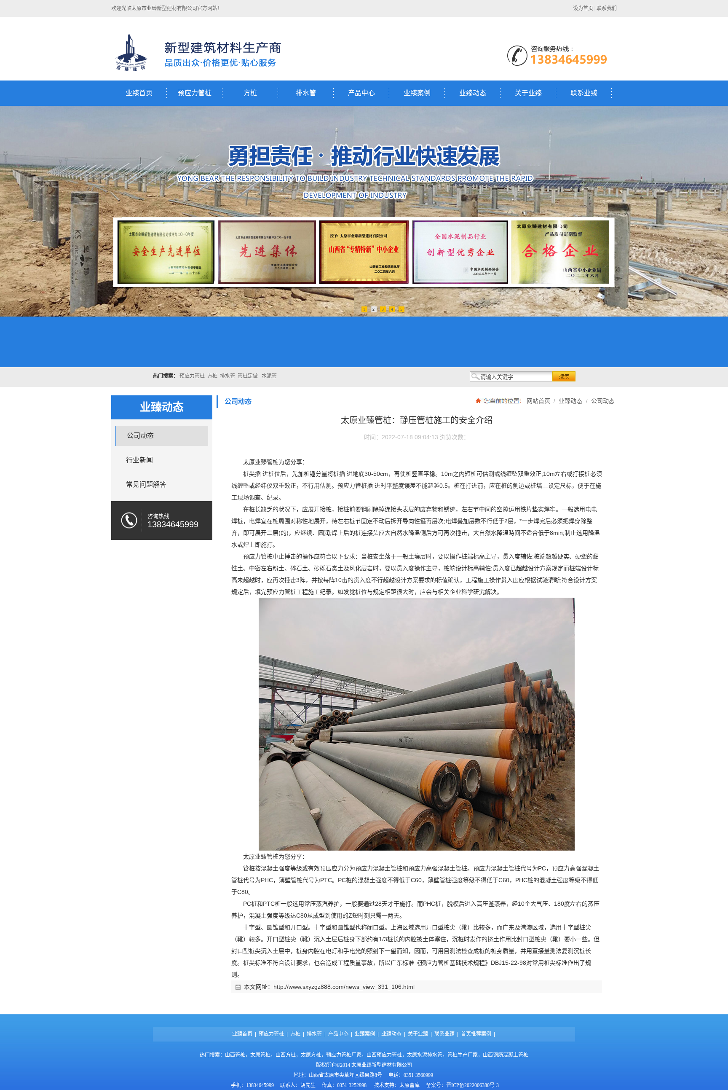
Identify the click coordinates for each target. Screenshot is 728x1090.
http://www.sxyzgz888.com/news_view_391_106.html (344, 986)
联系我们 (607, 8)
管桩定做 (248, 376)
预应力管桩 (194, 93)
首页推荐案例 (476, 1034)
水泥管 (269, 376)
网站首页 (538, 400)
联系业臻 (583, 93)
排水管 (306, 93)
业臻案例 (417, 93)
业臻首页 (139, 93)
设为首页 (583, 8)
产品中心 (361, 93)
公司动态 (602, 400)
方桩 (250, 93)
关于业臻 (528, 93)
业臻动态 (472, 93)
